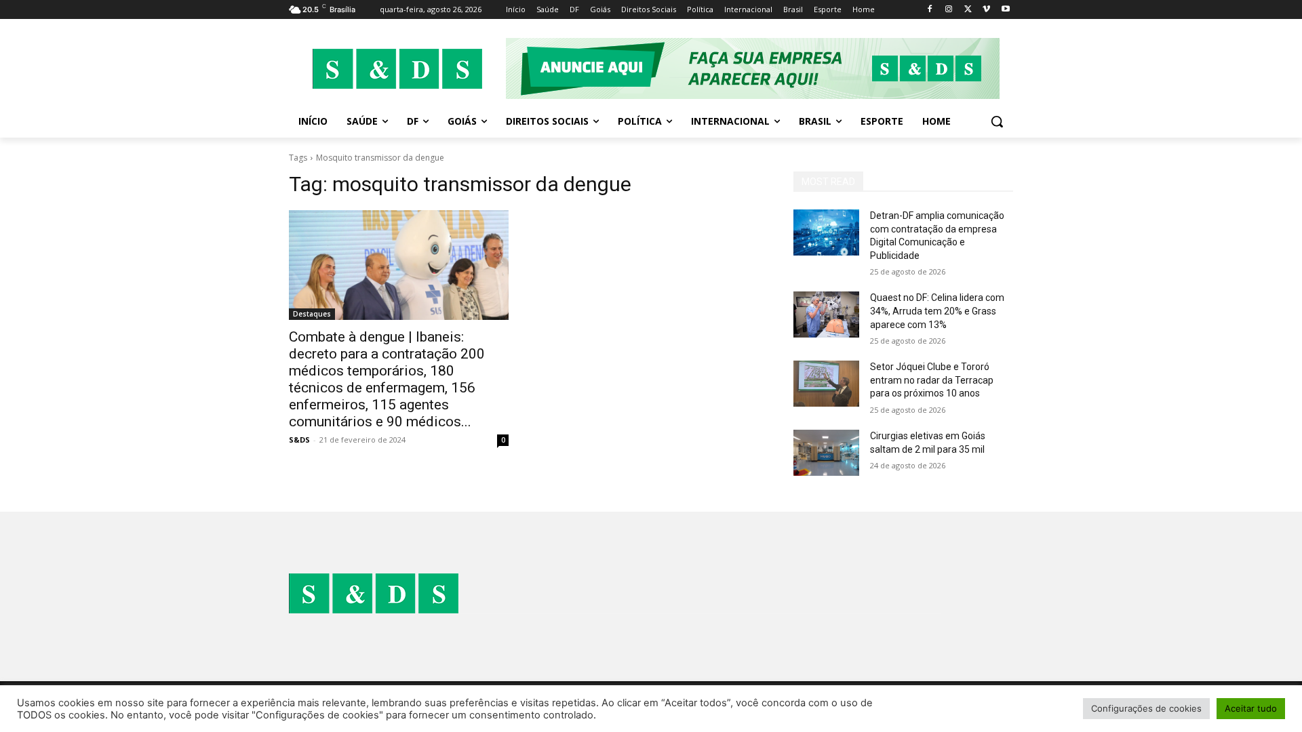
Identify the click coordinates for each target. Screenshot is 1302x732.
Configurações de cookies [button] (1146, 708)
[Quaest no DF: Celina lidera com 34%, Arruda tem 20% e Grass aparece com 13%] (826, 314)
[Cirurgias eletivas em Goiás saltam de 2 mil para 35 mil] (826, 453)
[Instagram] (949, 10)
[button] (997, 121)
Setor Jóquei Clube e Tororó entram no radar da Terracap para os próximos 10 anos (931, 380)
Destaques (312, 314)
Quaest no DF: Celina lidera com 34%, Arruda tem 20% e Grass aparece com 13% (937, 310)
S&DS (299, 439)
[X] (968, 10)
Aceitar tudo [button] (1251, 708)
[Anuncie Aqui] (759, 68)
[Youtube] (1005, 10)
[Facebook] (930, 10)
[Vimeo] (986, 10)
